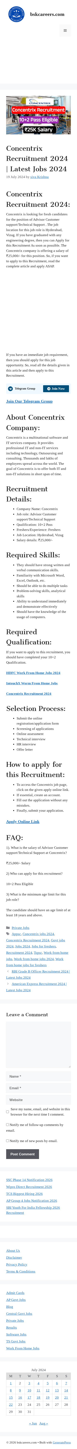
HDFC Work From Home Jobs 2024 (33, 673)
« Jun (33, 1423)
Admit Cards (15, 1293)
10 (29, 1390)
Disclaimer (14, 1258)
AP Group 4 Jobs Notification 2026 (31, 1201)
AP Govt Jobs (16, 1300)
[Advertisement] (38, 63)
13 (57, 1390)
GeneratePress (62, 1442)
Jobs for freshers (44, 946)
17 (29, 1397)
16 (20, 1397)
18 (38, 1397)
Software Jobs (16, 1334)
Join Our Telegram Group (29, 401)
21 (66, 1397)
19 (47, 1397)
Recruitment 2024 (19, 953)
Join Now (58, 388)
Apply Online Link (22, 821)
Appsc (16, 934)
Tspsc (38, 953)
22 (11, 1405)
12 (47, 1390)
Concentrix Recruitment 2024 (28, 694)
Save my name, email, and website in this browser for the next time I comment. (40, 1111)
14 (66, 1390)
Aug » (43, 1423)
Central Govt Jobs (19, 1314)
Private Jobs (20, 928)
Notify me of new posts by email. (33, 1141)
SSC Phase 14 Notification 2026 (29, 1180)
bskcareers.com (47, 14)
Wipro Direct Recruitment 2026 (29, 1187)
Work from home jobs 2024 (34, 959)
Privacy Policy (16, 1264)
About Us (13, 1251)
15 (11, 1397)
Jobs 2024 (22, 946)
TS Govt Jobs (15, 1341)
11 (38, 1390)
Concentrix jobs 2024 (38, 934)
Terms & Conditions (20, 1271)
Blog (9, 1307)
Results (11, 1327)
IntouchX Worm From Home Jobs (32, 683)
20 (57, 1397)
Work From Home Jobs (22, 1348)
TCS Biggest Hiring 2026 (24, 1194)
